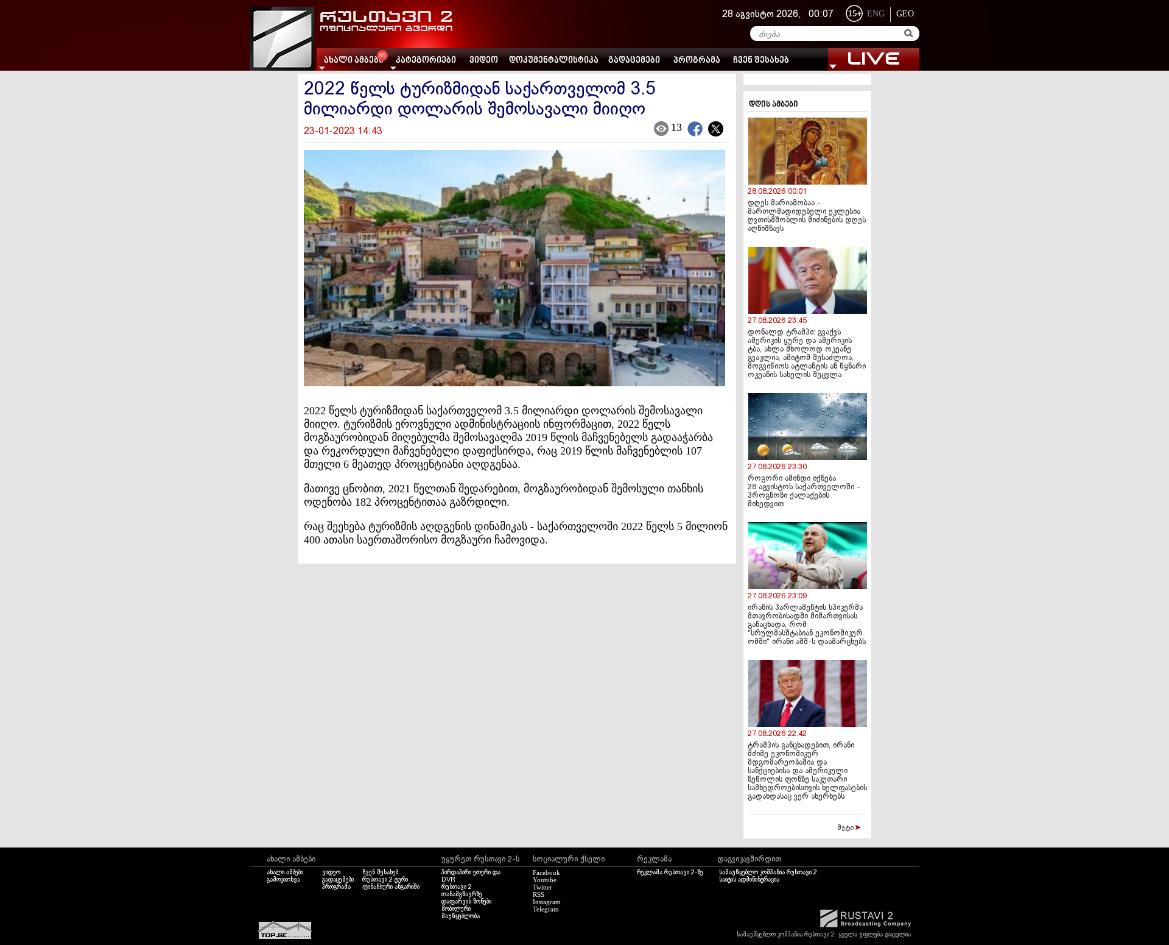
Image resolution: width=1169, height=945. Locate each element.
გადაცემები (634, 60)
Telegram (546, 909)
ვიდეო (483, 60)
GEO (905, 13)
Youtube (544, 879)
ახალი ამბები (285, 872)
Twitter (542, 887)
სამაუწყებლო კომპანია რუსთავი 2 (768, 872)
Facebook (546, 872)
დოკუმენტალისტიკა (554, 60)
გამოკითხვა (283, 880)
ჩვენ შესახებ (761, 60)
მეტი (846, 828)
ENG (876, 13)
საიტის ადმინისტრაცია (749, 880)
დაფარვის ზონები (466, 902)
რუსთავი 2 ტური (385, 880)
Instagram (547, 901)
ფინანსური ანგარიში (391, 887)
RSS (538, 894)
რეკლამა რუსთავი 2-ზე (670, 872)
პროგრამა (696, 60)
